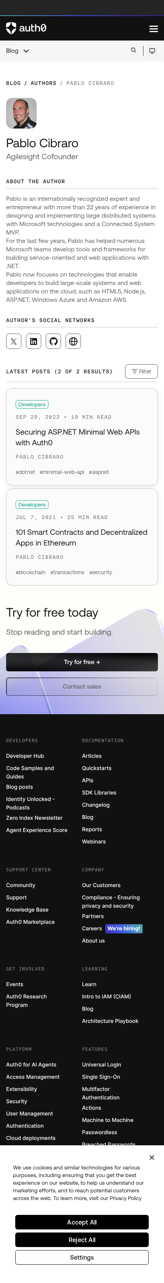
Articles (91, 756)
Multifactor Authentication (101, 1093)
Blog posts (19, 787)
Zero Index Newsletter (34, 818)
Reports (92, 829)
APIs (87, 780)
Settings (82, 1257)
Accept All (81, 1222)
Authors (43, 83)
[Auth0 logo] (78, 28)
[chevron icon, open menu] (26, 50)
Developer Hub (25, 756)
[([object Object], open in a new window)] (13, 341)
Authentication (25, 1126)
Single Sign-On (101, 1077)
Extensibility (21, 1089)
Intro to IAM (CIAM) (106, 996)
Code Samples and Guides (30, 772)
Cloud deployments (31, 1138)
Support (16, 897)
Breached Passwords (108, 1144)
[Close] (151, 1157)
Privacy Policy (126, 1198)
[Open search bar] (133, 50)
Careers (111, 928)
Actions (91, 1108)
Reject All (82, 1239)
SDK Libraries (99, 793)
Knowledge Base (27, 910)
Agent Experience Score (37, 830)
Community (20, 885)
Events (14, 984)
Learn (89, 984)
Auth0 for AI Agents (31, 1065)
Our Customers (101, 885)
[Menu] (154, 28)
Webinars (94, 842)
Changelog (95, 805)
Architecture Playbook (110, 1021)
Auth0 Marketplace (30, 922)
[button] (82, 662)
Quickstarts (96, 768)
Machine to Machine (107, 1120)
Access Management (32, 1077)
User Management (29, 1113)
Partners (93, 916)
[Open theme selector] (152, 51)
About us (93, 941)
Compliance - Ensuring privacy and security (111, 901)
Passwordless (99, 1132)
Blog (12, 50)
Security (16, 1101)
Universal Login (101, 1065)
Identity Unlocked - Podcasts (30, 803)
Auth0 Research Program (26, 1000)
